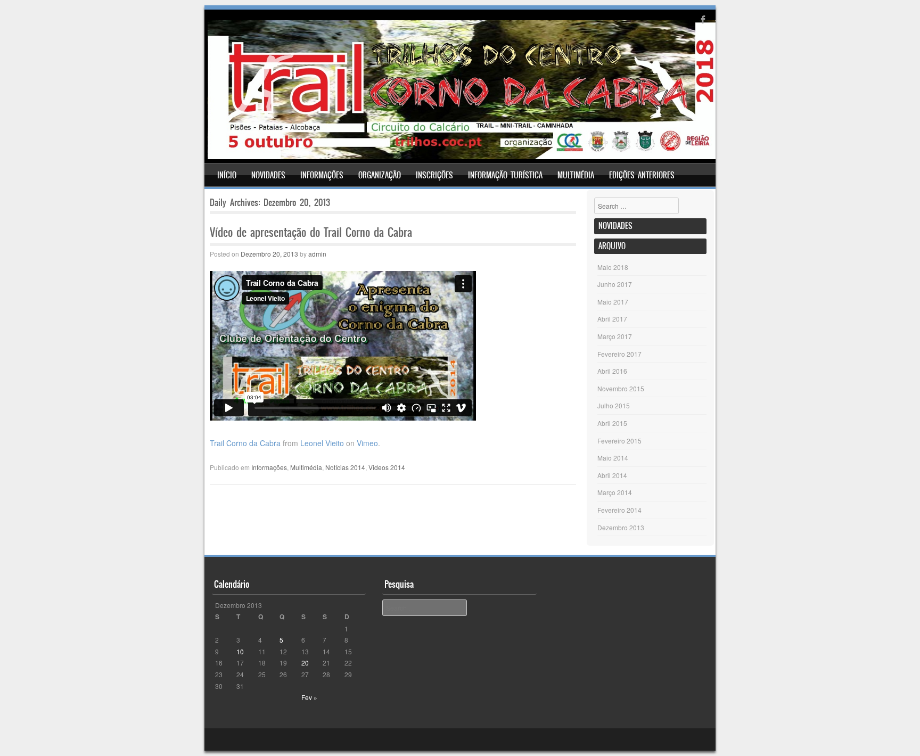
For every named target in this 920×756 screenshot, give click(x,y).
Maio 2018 (612, 267)
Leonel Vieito (322, 443)
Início (226, 175)
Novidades (268, 175)
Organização (379, 175)
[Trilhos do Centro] (462, 156)
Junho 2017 (614, 284)
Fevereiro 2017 (619, 353)
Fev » (309, 697)
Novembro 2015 (620, 388)
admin (317, 253)
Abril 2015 (612, 423)
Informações (321, 175)
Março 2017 (614, 336)
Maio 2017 (612, 301)
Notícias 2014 (345, 467)
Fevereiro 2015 (619, 440)
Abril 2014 (612, 475)
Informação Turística (505, 175)
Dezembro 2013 (620, 527)
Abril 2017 (612, 318)
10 (240, 651)
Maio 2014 (612, 457)
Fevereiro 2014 (619, 509)
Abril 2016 (612, 370)
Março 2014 (614, 492)
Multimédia (575, 175)
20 (305, 662)
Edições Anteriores (642, 175)
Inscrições (434, 175)
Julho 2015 (613, 405)
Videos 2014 (386, 467)
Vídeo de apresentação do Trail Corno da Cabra (311, 232)
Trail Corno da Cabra (245, 443)
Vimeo (367, 443)
